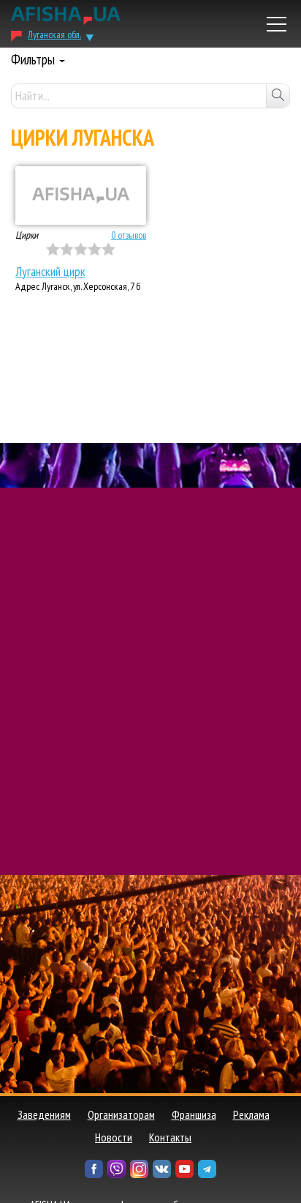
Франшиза (194, 1114)
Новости (113, 1137)
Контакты (170, 1137)
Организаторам (121, 1114)
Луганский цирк (50, 271)
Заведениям (44, 1114)
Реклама (251, 1114)
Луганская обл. (54, 34)
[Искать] (277, 96)
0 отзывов (128, 235)
